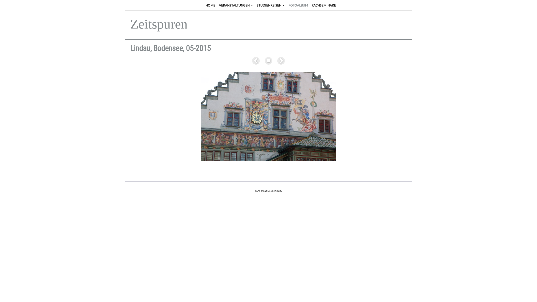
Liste (268, 60)
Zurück (257, 60)
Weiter (280, 60)
